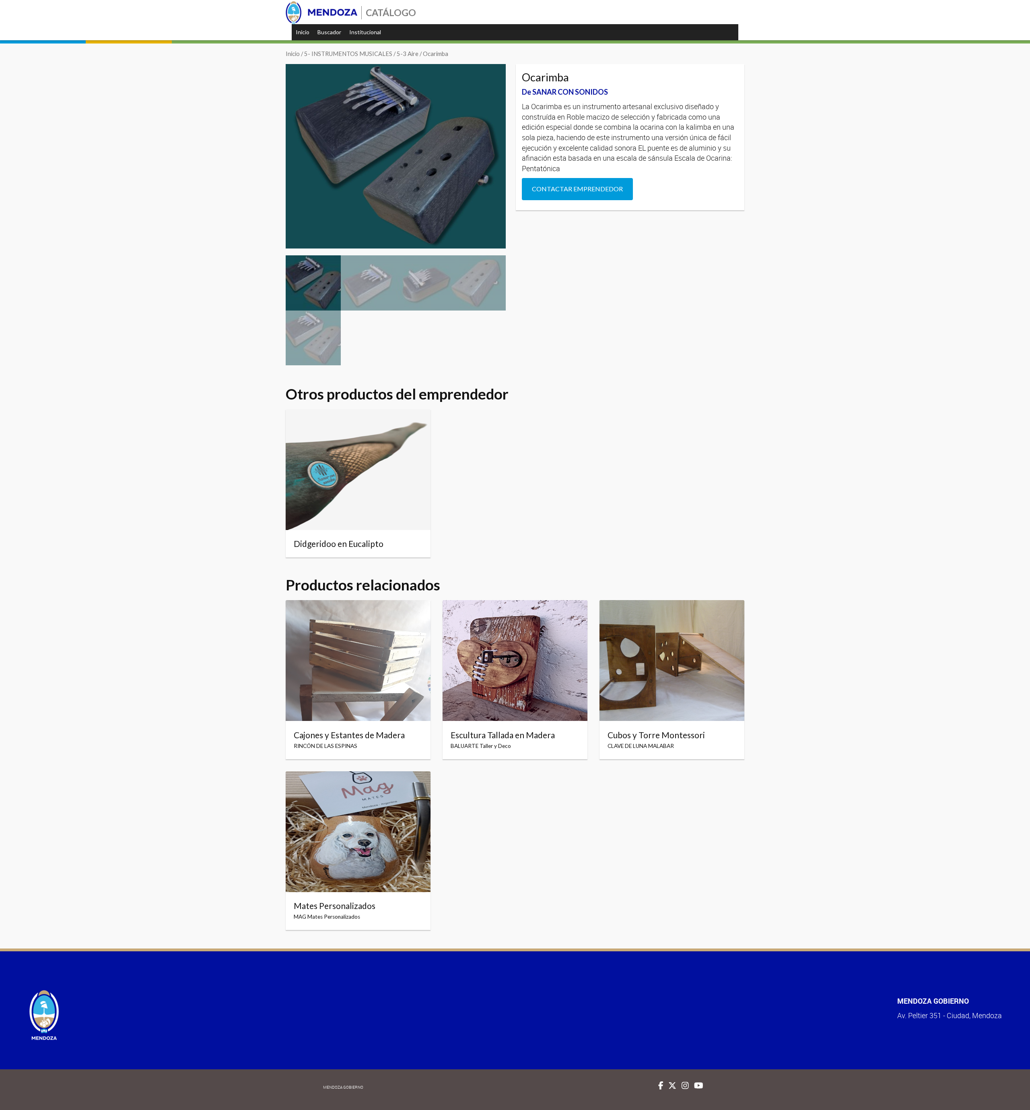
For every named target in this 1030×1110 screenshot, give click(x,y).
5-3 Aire (407, 53)
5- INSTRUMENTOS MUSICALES (348, 53)
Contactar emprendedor (577, 189)
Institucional (365, 32)
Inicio (302, 32)
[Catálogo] (321, 12)
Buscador (329, 32)
